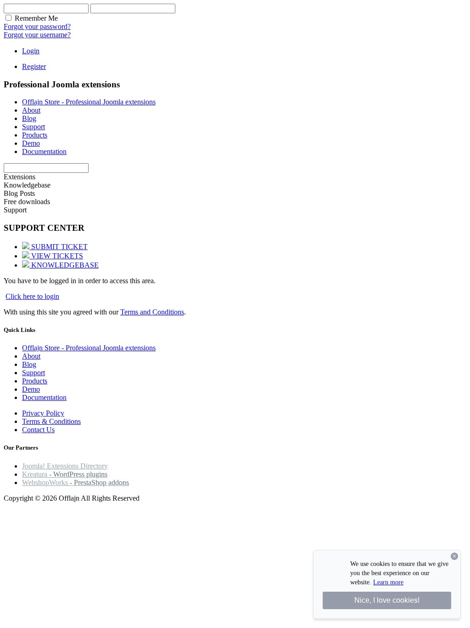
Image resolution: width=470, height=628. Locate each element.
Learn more (388, 582)
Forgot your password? (37, 26)
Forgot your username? (37, 35)
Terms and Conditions (152, 312)
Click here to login (32, 296)
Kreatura (64, 474)
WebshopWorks (75, 482)
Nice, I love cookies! (387, 600)
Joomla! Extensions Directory (65, 466)
